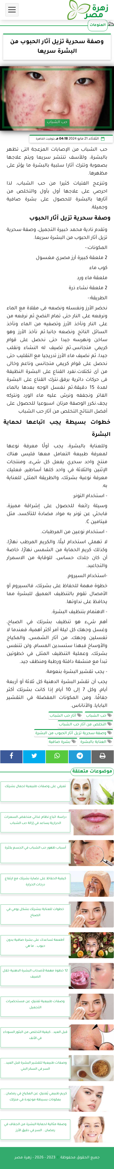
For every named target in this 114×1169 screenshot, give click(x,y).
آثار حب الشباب (63, 716)
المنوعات (98, 25)
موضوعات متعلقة (92, 771)
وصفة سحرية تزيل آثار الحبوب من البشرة (71, 733)
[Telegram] (79, 756)
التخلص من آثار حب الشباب (83, 725)
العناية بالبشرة (93, 742)
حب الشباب (96, 716)
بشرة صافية (60, 742)
